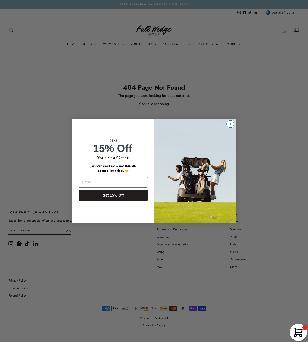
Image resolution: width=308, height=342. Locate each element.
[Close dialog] (230, 124)
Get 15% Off (113, 195)
